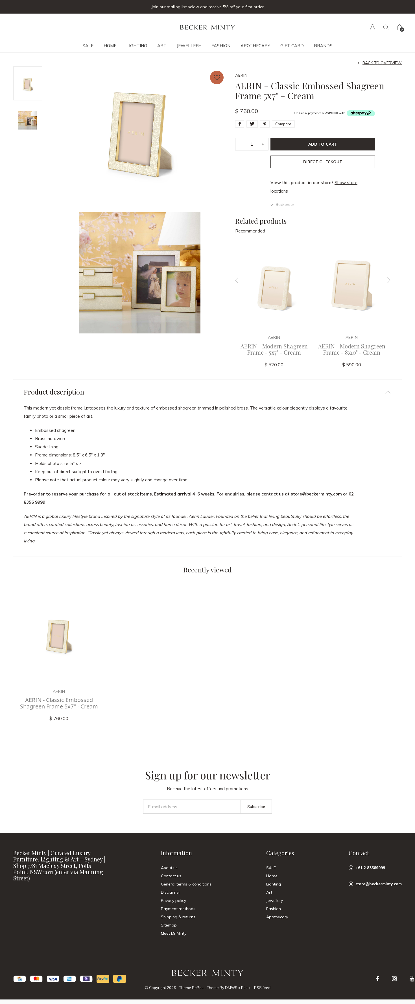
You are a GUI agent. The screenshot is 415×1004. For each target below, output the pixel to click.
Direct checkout (322, 161)
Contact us (171, 875)
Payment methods (178, 908)
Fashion (220, 45)
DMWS (231, 987)
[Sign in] (372, 27)
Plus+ (246, 987)
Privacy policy (173, 900)
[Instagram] (394, 978)
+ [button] (262, 144)
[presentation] (237, 280)
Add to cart (322, 144)
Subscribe (256, 806)
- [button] (240, 144)
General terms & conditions (186, 884)
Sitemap (169, 925)
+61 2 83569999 (370, 867)
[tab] (207, 392)
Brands (323, 45)
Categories (280, 853)
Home (110, 45)
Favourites (217, 77)
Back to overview (382, 62)
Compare (283, 124)
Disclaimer (170, 892)
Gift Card (292, 45)
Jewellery (189, 45)
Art (162, 45)
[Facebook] (377, 978)
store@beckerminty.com (316, 494)
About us (169, 867)
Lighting (136, 45)
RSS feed (262, 987)
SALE (87, 45)
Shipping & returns (178, 916)
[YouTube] (412, 978)
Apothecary (255, 45)
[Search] (386, 27)
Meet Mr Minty (173, 933)
